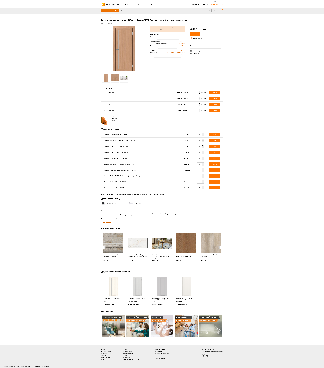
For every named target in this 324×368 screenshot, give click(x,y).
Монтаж (125, 355)
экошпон (182, 41)
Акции (165, 4)
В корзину (214, 92)
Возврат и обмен (127, 357)
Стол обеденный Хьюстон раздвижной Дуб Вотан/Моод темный (160, 256)
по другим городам (108, 223)
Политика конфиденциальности (131, 359)
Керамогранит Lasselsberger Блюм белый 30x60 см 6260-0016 (137, 255)
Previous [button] (103, 48)
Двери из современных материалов (175, 52)
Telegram (159, 351)
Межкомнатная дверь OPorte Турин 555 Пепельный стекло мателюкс (160, 299)
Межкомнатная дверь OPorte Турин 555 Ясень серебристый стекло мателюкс (136, 299)
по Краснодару (107, 222)
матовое (182, 36)
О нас (102, 359)
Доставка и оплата (143, 4)
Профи (127, 4)
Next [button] (145, 48)
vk (203, 355)
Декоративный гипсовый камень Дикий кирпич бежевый (113, 255)
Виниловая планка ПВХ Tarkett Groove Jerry (209, 255)
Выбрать (195, 34)
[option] (124, 48)
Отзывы (183, 4)
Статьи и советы (105, 357)
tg (207, 355)
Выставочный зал (156, 4)
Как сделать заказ (127, 351)
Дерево (183, 50)
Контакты (133, 4)
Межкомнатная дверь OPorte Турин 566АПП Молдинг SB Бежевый (184, 299)
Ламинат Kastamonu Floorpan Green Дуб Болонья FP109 (184, 255)
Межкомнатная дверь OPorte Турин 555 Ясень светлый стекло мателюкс (112, 299)
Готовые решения (174, 4)
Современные (181, 43)
